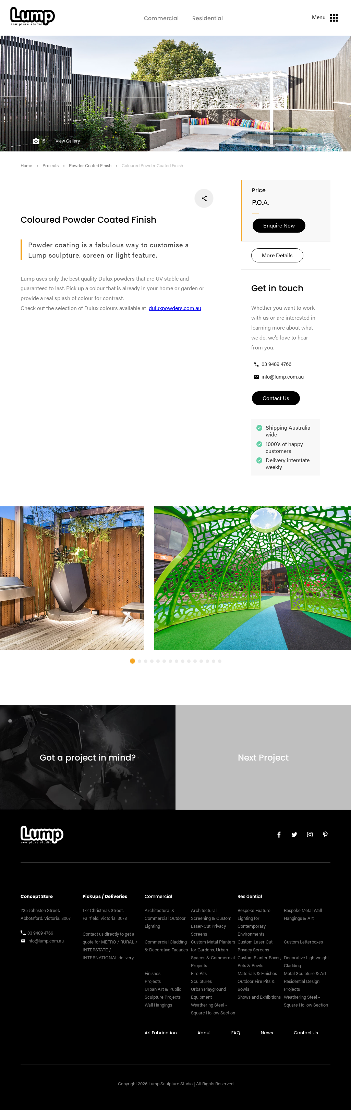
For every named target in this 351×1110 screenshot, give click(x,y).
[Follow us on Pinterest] (322, 836)
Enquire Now (279, 225)
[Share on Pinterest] (158, 198)
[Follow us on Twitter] (292, 836)
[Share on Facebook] (204, 198)
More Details (277, 255)
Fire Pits (199, 973)
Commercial (161, 18)
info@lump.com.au (283, 376)
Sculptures (201, 981)
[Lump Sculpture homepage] (42, 836)
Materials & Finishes (257, 973)
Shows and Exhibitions (259, 997)
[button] (132, 661)
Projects (51, 165)
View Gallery (68, 141)
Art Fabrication (161, 1033)
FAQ (235, 1033)
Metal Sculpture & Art (305, 973)
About (204, 1033)
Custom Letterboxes (303, 942)
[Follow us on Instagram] (307, 836)
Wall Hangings (158, 1005)
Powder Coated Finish (90, 165)
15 (43, 141)
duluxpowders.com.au (175, 308)
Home (26, 165)
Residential (207, 18)
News (267, 1033)
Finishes (152, 973)
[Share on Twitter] (181, 198)
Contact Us (306, 1033)
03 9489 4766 (276, 363)
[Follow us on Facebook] (276, 836)
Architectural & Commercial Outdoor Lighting (165, 918)
